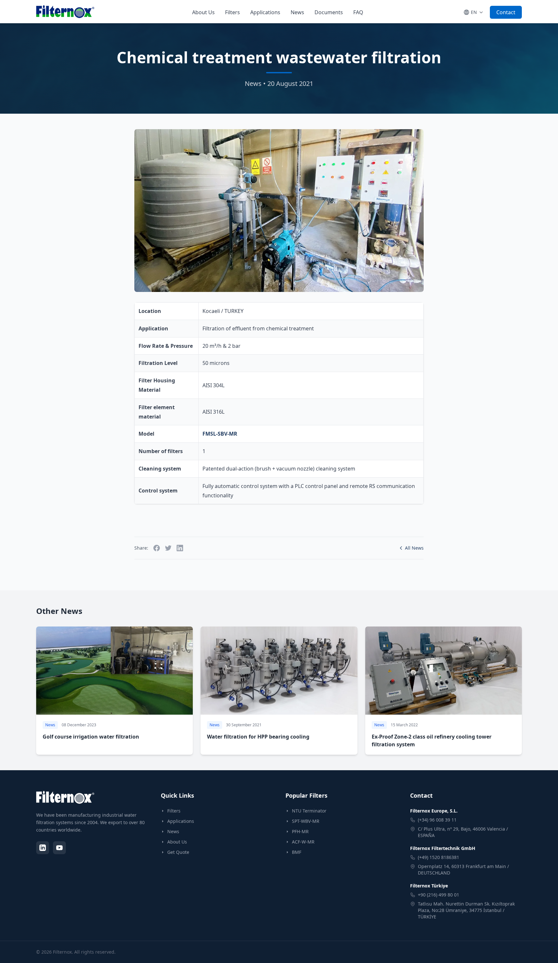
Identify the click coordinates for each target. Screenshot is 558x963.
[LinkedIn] (42, 847)
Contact (505, 12)
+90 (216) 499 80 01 (438, 895)
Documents (329, 12)
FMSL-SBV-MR (219, 433)
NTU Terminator (309, 811)
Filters (232, 12)
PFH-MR (300, 831)
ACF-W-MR (303, 842)
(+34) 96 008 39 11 (437, 820)
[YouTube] (59, 847)
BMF (296, 852)
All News (414, 548)
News (297, 12)
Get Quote (178, 852)
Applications (265, 12)
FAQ (358, 12)
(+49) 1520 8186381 (438, 857)
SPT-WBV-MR (305, 821)
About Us (203, 12)
